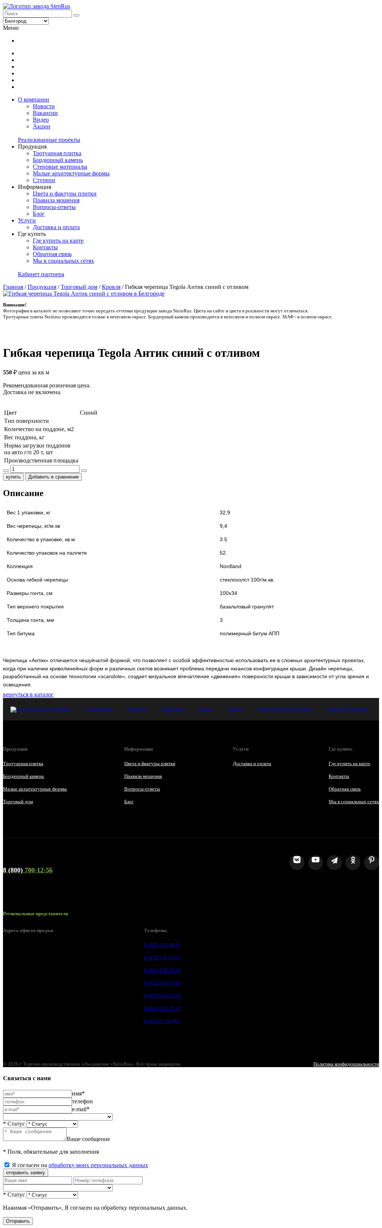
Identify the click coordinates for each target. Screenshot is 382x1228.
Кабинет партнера (41, 274)
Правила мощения (56, 200)
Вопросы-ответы (54, 207)
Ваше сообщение (88, 1139)
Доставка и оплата (56, 227)
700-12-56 (28, 870)
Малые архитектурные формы (71, 173)
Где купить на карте (58, 240)
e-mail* (81, 1109)
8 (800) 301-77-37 (162, 1008)
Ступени (44, 180)
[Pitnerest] (371, 862)
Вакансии (45, 113)
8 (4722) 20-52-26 (162, 995)
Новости (44, 106)
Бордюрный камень (58, 160)
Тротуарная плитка (57, 153)
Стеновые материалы (60, 166)
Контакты (45, 247)
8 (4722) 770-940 (161, 1021)
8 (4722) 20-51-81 (162, 983)
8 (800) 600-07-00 (162, 970)
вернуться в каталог (28, 694)
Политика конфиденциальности (346, 1064)
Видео (41, 119)
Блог (39, 214)
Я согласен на (80, 1165)
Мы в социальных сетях (63, 261)
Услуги (27, 220)
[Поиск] (76, 15)
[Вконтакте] (296, 862)
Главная (13, 287)
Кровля (111, 287)
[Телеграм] (334, 862)
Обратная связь (52, 254)
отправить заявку (25, 1172)
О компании (33, 99)
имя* (78, 1093)
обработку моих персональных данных (98, 1165)
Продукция (42, 287)
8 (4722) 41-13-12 (162, 957)
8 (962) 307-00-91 (162, 945)
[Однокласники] (352, 862)
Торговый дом (79, 287)
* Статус (14, 1124)
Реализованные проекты (49, 140)
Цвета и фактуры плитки (65, 193)
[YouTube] (315, 862)
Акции (41, 126)
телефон (82, 1101)
